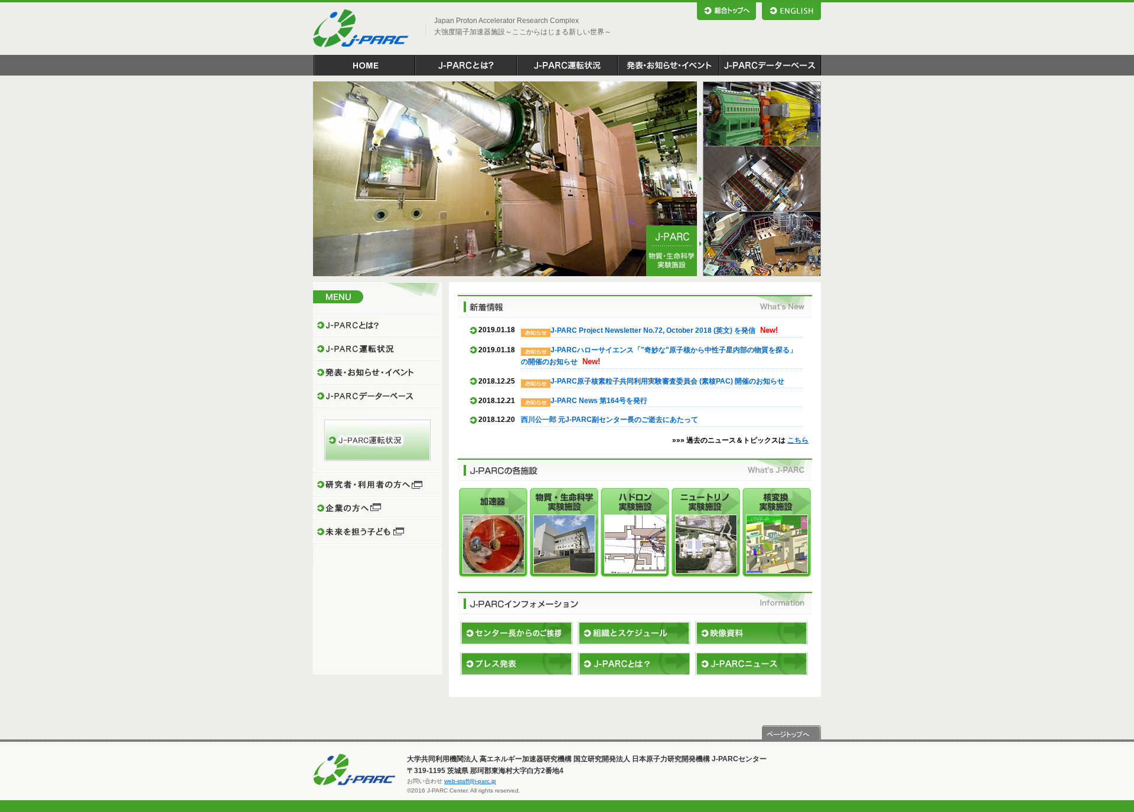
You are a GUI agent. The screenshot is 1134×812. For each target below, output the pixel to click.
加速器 (493, 532)
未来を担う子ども (377, 531)
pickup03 (759, 243)
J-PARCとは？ (465, 65)
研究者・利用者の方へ (377, 484)
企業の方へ (377, 508)
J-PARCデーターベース (770, 65)
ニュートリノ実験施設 (706, 532)
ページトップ (791, 733)
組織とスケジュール (634, 633)
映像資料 (751, 633)
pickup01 (759, 113)
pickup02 (759, 178)
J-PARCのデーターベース (377, 396)
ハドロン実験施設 (635, 532)
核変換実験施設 (776, 532)
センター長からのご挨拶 (516, 633)
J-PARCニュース (751, 664)
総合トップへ (726, 11)
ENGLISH (791, 11)
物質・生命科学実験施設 (564, 532)
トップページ (364, 65)
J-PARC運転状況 (567, 65)
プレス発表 (516, 664)
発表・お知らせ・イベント (668, 65)
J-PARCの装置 (634, 664)
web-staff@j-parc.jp (470, 781)
